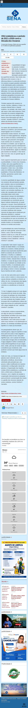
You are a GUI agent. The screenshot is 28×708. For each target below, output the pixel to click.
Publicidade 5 (7, 664)
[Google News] (24, 54)
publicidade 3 (7, 612)
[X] (17, 54)
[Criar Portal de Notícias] (24, 705)
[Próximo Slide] (25, 413)
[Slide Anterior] (22, 413)
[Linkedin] (15, 404)
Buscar (24, 26)
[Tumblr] (22, 404)
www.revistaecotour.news (9, 123)
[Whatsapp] (4, 54)
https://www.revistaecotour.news (11, 393)
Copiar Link (7, 400)
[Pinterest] (18, 404)
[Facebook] (11, 54)
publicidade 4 (7, 631)
